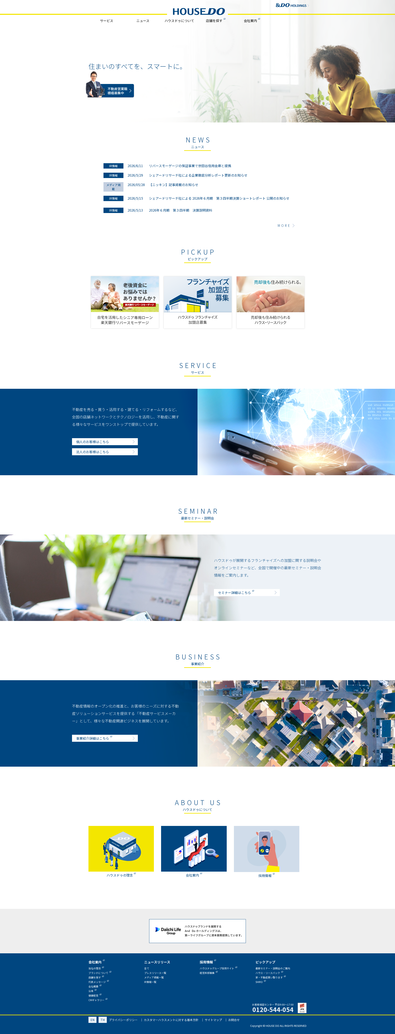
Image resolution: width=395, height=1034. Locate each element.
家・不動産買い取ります (269, 977)
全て (146, 968)
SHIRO (259, 982)
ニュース (142, 20)
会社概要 (93, 986)
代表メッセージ (97, 982)
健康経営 (93, 995)
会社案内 (250, 20)
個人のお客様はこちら (92, 441)
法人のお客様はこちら (92, 451)
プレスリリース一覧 (155, 973)
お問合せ (234, 1020)
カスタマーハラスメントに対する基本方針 (171, 1020)
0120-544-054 (273, 1009)
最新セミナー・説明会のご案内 (273, 968)
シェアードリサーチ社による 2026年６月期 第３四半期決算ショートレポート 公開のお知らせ (219, 198)
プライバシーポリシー (123, 1020)
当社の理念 (94, 968)
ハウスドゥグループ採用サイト (217, 968)
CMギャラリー (96, 1000)
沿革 (90, 991)
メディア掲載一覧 (154, 977)
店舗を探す (214, 20)
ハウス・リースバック (268, 973)
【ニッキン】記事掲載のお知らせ (173, 184)
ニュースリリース (157, 961)
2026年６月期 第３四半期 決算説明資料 (180, 210)
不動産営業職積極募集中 (117, 97)
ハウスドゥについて (179, 20)
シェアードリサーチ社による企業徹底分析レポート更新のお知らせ (198, 175)
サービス (106, 20)
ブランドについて (98, 973)
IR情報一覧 (150, 982)
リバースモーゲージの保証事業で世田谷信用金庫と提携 (190, 165)
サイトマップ (213, 1020)
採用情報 (206, 961)
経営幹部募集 (207, 973)
